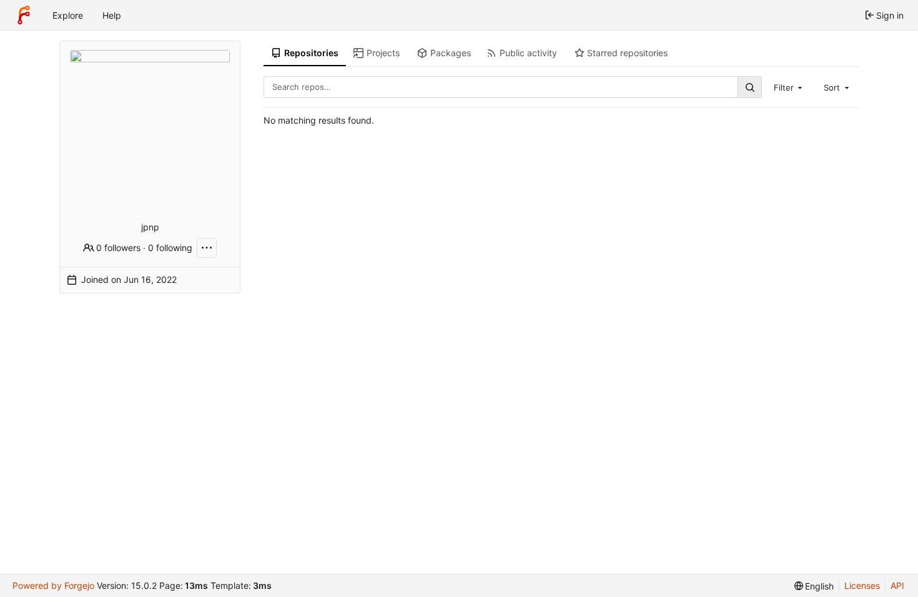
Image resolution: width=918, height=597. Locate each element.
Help (111, 15)
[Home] (23, 15)
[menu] (814, 586)
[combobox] (789, 87)
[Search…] (749, 87)
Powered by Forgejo (53, 585)
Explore (67, 15)
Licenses (862, 585)
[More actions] (207, 248)
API (897, 585)
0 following (170, 247)
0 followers (118, 247)
